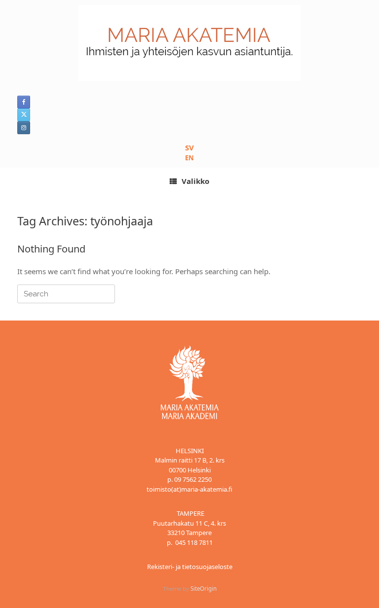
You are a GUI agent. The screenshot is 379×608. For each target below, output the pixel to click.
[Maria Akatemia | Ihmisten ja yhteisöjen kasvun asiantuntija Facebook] (23, 102)
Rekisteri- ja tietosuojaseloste (189, 566)
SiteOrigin (203, 588)
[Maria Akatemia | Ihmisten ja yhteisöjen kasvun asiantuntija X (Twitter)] (23, 114)
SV (189, 147)
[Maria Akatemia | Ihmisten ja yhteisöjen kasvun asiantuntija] (189, 43)
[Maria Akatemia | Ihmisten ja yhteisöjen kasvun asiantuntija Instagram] (23, 127)
